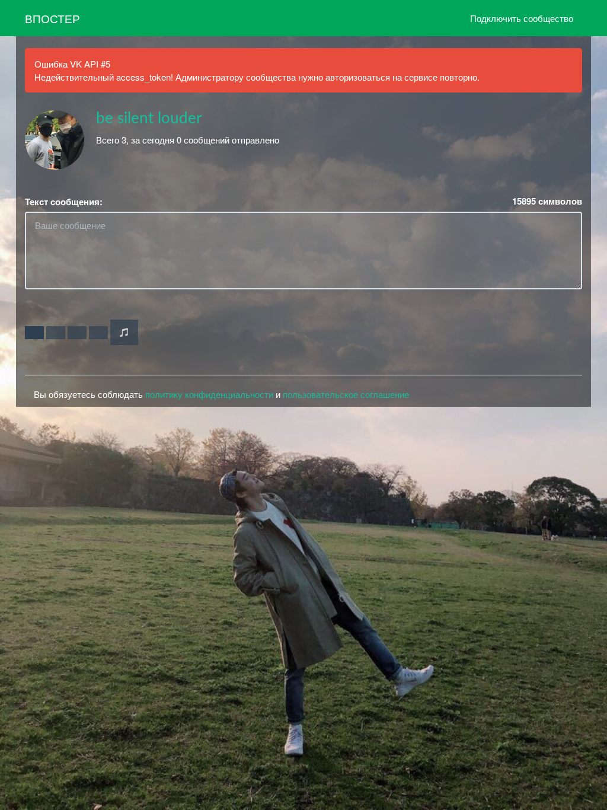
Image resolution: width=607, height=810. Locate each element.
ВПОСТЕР (52, 18)
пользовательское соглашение (346, 394)
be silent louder (149, 118)
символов (547, 201)
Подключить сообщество (521, 18)
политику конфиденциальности (209, 394)
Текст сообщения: (64, 202)
